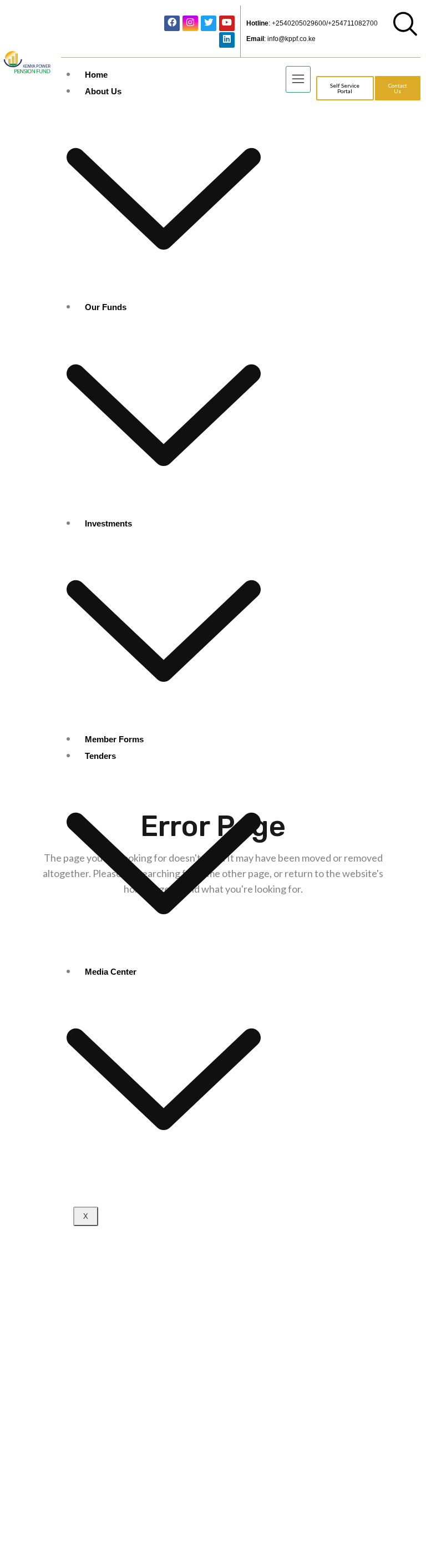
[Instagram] (190, 23)
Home (96, 74)
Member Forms (114, 739)
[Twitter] (208, 23)
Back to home (215, 926)
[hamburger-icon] (298, 79)
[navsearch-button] (405, 32)
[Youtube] (227, 23)
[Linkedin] (227, 40)
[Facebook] (172, 23)
